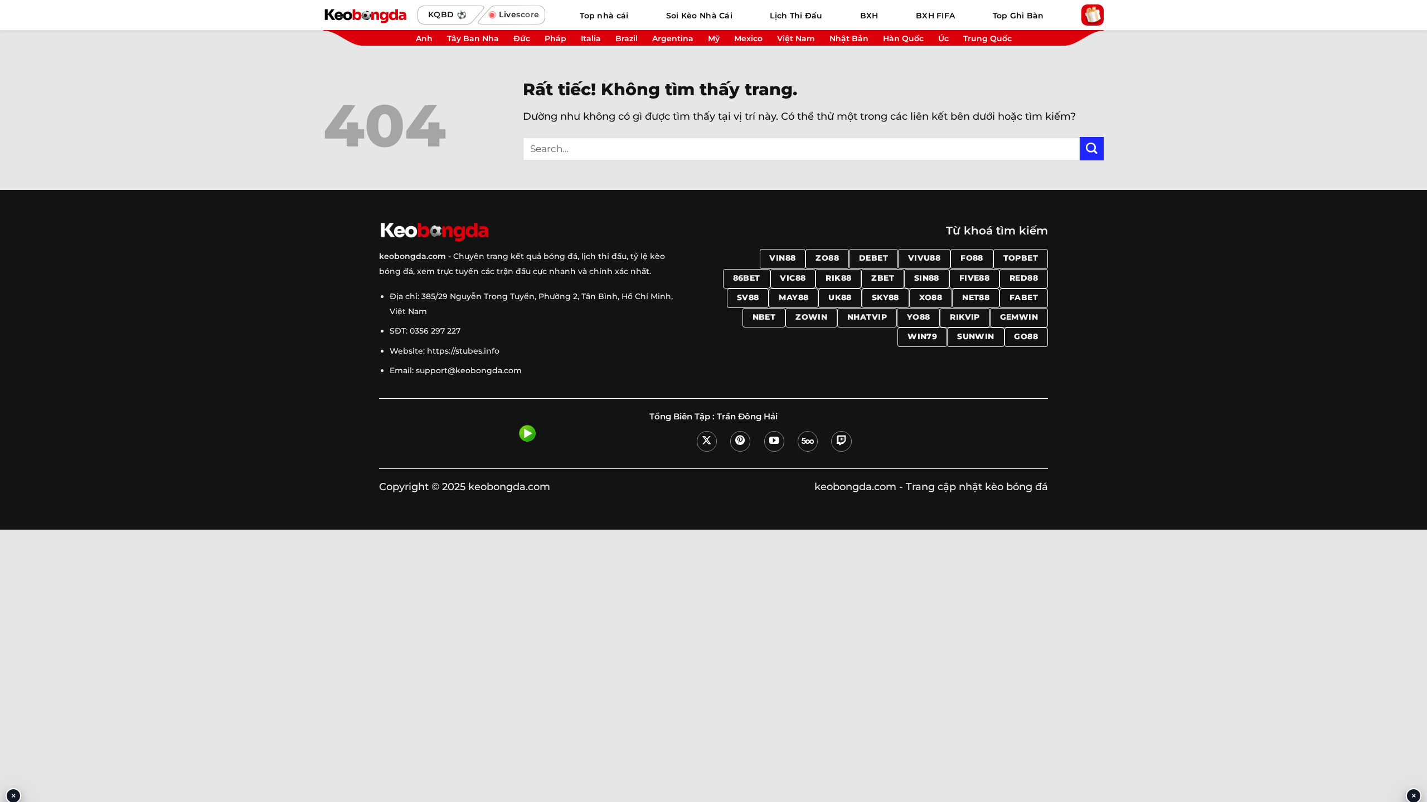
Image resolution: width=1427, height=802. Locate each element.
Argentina (672, 38)
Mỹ (714, 38)
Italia (591, 38)
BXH (869, 15)
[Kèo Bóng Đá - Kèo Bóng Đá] (365, 15)
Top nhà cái (604, 15)
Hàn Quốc (903, 38)
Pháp (555, 38)
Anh (424, 38)
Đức (521, 38)
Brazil (626, 38)
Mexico (748, 38)
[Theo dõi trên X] (707, 441)
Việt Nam (796, 38)
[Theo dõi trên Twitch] (841, 441)
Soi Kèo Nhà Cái (699, 15)
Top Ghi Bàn (1018, 15)
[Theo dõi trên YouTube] (774, 441)
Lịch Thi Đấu (796, 15)
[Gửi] (1092, 149)
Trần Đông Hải (747, 417)
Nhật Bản (848, 38)
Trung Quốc (987, 38)
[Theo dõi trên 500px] (808, 441)
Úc (943, 38)
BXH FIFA (935, 15)
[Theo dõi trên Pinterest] (740, 441)
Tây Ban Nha (473, 38)
